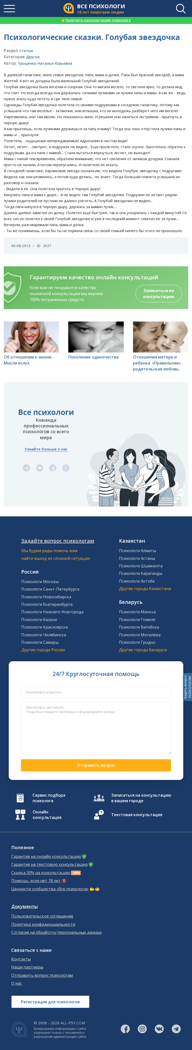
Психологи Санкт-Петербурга (50, 589)
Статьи (26, 50)
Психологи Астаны (137, 558)
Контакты (21, 959)
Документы (24, 906)
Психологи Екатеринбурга (46, 604)
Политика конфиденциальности (43, 924)
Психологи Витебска (139, 627)
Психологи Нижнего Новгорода (52, 612)
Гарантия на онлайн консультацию (46, 856)
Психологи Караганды (140, 573)
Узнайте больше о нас (46, 448)
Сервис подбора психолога (48, 797)
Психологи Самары (39, 642)
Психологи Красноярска (44, 627)
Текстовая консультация (136, 814)
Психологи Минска (137, 612)
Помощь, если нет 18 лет (35, 880)
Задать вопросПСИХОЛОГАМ (187, 687)
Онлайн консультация (47, 814)
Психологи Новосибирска (46, 597)
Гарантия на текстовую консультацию (49, 864)
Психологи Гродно (137, 642)
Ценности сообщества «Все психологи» (49, 889)
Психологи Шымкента (140, 566)
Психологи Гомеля (137, 619)
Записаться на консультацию (158, 293)
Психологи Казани (39, 619)
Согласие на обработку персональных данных (56, 932)
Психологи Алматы (137, 550)
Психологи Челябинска (43, 635)
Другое (33, 56)
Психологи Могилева (139, 635)
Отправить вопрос (96, 765)
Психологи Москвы (40, 581)
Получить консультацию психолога (96, 20)
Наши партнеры (27, 967)
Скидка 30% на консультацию (40, 872)
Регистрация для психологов (50, 1002)
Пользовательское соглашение (42, 916)
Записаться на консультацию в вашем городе (141, 797)
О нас (16, 983)
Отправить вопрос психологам (42, 975)
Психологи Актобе (137, 581)
